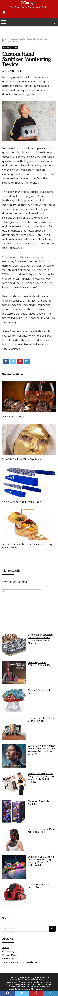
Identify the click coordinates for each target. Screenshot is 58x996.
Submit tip (8, 958)
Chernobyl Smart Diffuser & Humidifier (40, 664)
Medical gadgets (17, 39)
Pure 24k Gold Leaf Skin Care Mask (21, 459)
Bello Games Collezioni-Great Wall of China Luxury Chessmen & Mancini (41, 638)
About (5, 947)
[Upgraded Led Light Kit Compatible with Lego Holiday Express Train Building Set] (14, 867)
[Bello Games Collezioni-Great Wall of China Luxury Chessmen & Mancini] (14, 644)
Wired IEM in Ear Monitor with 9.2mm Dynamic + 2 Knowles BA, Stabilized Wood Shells (41, 750)
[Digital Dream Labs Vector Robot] (14, 894)
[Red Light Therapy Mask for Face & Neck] (14, 839)
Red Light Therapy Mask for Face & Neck (41, 830)
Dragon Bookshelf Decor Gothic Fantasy (41, 719)
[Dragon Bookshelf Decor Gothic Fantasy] (14, 728)
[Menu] (3, 22)
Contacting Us (9, 951)
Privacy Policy (10, 955)
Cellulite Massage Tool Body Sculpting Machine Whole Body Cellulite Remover (41, 777)
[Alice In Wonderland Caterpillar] (14, 700)
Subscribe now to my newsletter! (20, 962)
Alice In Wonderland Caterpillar (39, 691)
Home (4, 39)
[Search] (53, 22)
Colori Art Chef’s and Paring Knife (21, 501)
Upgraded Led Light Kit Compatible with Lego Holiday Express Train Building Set (41, 861)
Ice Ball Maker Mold (13, 416)
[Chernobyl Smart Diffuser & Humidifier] (14, 672)
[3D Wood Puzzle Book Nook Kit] (14, 811)
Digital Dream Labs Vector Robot (38, 886)
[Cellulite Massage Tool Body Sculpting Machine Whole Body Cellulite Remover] (14, 783)
